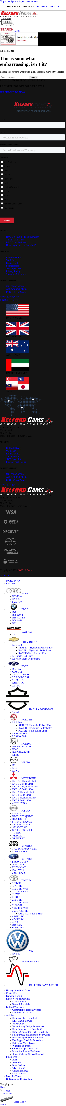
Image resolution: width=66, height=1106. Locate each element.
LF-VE (15, 770)
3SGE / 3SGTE (20, 911)
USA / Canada (19, 1073)
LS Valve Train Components (26, 658)
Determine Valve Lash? (23, 1043)
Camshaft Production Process (26, 1009)
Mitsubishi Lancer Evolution (26, 1051)
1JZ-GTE (17, 886)
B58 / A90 (17, 620)
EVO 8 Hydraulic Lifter (24, 792)
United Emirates (20, 1070)
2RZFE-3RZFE (20, 908)
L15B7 (15, 755)
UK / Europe (18, 1068)
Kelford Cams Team (22, 1012)
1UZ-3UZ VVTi (20, 891)
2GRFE (16, 897)
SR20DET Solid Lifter (23, 830)
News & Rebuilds (21, 1004)
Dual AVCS (18, 870)
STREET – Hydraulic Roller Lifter (35, 647)
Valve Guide (18, 1023)
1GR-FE (16, 883)
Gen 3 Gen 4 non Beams (30, 913)
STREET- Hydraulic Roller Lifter (34, 725)
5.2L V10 (17, 601)
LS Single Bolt (19, 733)
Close (3, 1087)
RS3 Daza (17, 596)
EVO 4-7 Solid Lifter (22, 789)
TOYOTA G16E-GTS (48, 6)
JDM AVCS (18, 864)
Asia (14, 1059)
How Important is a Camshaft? (27, 1029)
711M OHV (18, 680)
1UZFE (16, 894)
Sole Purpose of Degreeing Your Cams (31, 1034)
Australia (16, 1062)
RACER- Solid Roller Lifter (32, 653)
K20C (15, 749)
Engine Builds (19, 1001)
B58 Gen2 (17, 924)
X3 (13, 634)
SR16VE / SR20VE (22, 821)
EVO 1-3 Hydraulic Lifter (25, 781)
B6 (13, 765)
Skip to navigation (9, 1)
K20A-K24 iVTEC (21, 752)
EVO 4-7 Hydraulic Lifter (25, 786)
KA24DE (17, 813)
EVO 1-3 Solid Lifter (22, 783)
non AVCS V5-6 (20, 861)
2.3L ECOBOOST (21, 674)
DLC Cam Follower (22, 1021)
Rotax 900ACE (19, 851)
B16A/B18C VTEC (22, 746)
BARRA (16, 669)
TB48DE (16, 833)
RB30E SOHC (19, 819)
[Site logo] (19, 16)
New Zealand (18, 1065)
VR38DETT (18, 838)
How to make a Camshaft (24, 1018)
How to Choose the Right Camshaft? (30, 1032)
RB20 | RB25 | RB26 (22, 816)
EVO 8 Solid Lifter (21, 795)
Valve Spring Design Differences (28, 1026)
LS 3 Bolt (17, 645)
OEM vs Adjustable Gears (25, 1048)
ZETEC (16, 685)
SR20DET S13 (19, 827)
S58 (14, 623)
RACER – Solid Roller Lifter (32, 730)
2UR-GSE (17, 905)
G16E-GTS (18, 927)
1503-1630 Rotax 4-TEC (24, 848)
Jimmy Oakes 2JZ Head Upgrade (28, 1054)
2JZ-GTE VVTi (20, 902)
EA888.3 (16, 599)
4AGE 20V (18, 919)
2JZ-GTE (17, 899)
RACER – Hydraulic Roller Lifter (35, 650)
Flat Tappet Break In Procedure (27, 1040)
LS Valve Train (19, 736)
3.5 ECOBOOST (20, 677)
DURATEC (18, 683)
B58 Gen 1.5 (18, 617)
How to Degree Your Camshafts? (28, 1037)
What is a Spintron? (21, 1045)
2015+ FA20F (19, 873)
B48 (14, 612)
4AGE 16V (18, 916)
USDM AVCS (19, 867)
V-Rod (15, 712)
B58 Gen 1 (17, 615)
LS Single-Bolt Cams (22, 656)
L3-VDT (16, 768)
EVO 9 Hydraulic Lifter (24, 797)
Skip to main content (28, 1)
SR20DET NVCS (21, 824)
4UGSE (16, 922)
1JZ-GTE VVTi (20, 888)
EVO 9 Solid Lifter (21, 800)
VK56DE (17, 835)
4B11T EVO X (19, 803)
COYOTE (17, 671)
